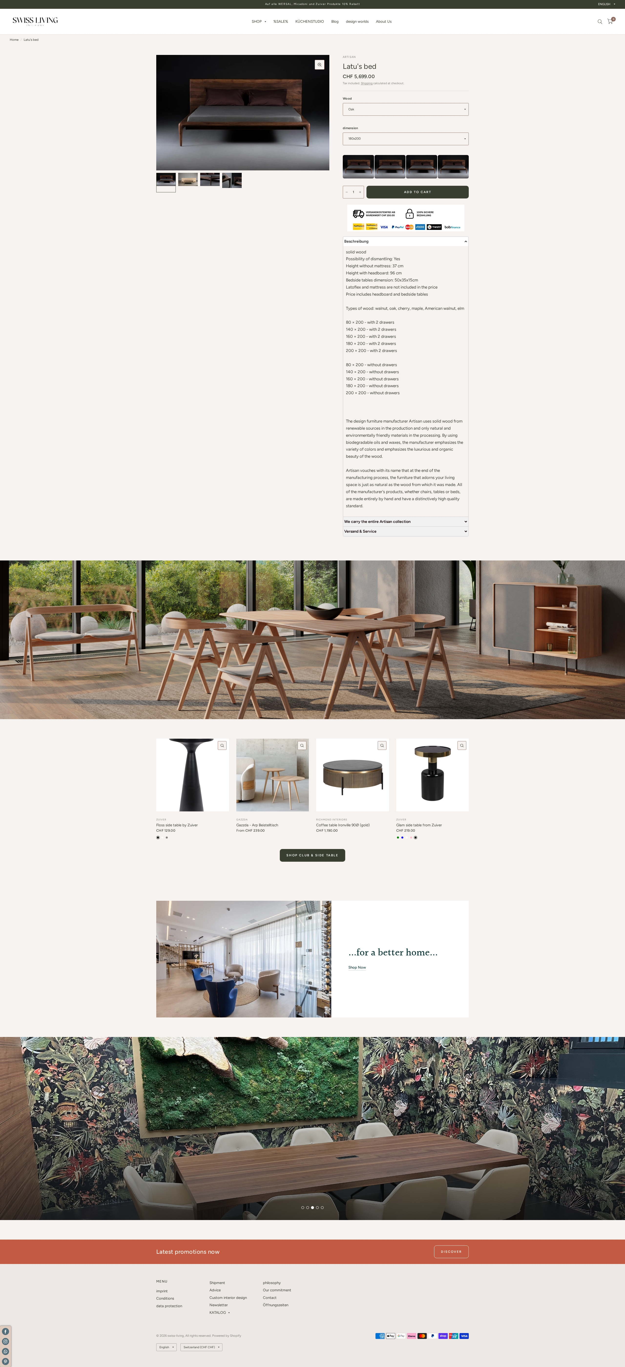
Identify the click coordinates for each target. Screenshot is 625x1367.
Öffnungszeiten (275, 1305)
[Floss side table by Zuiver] (192, 775)
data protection (169, 1306)
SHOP (257, 21)
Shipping (367, 83)
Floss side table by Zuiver (177, 825)
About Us (384, 21)
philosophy (272, 1283)
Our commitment (277, 1290)
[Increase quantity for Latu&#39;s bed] (360, 192)
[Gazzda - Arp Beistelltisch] (272, 775)
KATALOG (217, 1312)
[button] (406, 241)
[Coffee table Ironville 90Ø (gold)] (352, 775)
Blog (335, 21)
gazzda (242, 819)
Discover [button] (451, 1251)
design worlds (357, 21)
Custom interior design (228, 1297)
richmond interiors (331, 819)
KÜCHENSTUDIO (309, 21)
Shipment (217, 1283)
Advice (215, 1290)
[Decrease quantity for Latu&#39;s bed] (346, 192)
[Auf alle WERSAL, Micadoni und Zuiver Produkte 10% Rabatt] (312, 4)
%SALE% (280, 21)
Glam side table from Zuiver (419, 825)
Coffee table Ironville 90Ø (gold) (343, 825)
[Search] (600, 21)
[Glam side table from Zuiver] (432, 775)
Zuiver (161, 819)
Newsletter (218, 1305)
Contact (270, 1297)
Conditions (165, 1298)
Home (14, 39)
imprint (162, 1291)
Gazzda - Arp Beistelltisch (257, 825)
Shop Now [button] (357, 967)
